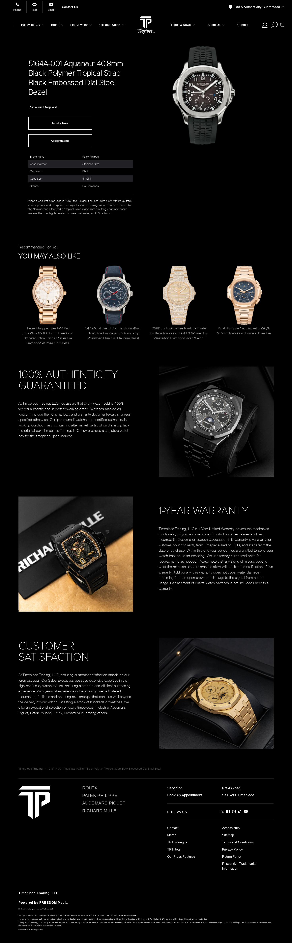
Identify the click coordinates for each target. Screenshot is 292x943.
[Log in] (264, 25)
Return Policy (232, 856)
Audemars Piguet (103, 803)
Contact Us (70, 7)
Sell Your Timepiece (238, 795)
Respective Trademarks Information (239, 866)
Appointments (60, 140)
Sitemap (228, 835)
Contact (172, 828)
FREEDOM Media (53, 902)
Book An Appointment (184, 795)
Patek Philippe (100, 795)
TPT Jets (173, 849)
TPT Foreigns (177, 842)
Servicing (174, 788)
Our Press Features (181, 856)
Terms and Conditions (238, 842)
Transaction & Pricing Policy (30, 929)
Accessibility (231, 828)
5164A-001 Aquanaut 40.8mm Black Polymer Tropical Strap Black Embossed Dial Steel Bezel (105, 768)
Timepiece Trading (30, 768)
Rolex (89, 788)
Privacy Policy (232, 849)
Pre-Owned (231, 788)
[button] (10, 25)
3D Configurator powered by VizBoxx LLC (35, 909)
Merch (171, 835)
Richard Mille (99, 810)
